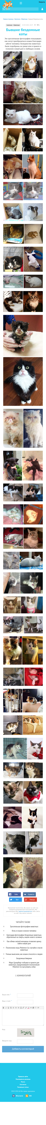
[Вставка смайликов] (21, 1007)
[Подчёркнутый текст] (8, 1007)
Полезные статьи (23, 1087)
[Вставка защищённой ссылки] (26, 1007)
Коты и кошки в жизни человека (24, 930)
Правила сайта (23, 1077)
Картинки (9, 25)
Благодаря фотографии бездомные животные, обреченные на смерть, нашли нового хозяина (24, 936)
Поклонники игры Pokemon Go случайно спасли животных (24, 948)
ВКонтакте (19, 1096)
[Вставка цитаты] (33, 1007)
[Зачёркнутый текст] (11, 1007)
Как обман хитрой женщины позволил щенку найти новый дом (24, 942)
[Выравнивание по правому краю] (18, 1007)
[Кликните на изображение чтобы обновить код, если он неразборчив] (25, 1036)
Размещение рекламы (23, 1079)
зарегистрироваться (25, 911)
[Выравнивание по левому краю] (13, 1007)
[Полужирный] (3, 1007)
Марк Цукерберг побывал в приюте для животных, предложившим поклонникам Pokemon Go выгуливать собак (24, 964)
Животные (16, 25)
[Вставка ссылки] (23, 1007)
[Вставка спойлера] (38, 1007)
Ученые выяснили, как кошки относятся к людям (24, 954)
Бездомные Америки (24, 958)
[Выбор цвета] (28, 1007)
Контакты (23, 1085)
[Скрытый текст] (31, 1007)
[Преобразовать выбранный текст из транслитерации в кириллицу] (36, 1007)
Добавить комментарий (23, 1049)
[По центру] (16, 1007)
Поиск (23, 1082)
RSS (30, 1096)
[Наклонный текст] (6, 1007)
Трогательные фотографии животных (24, 926)
